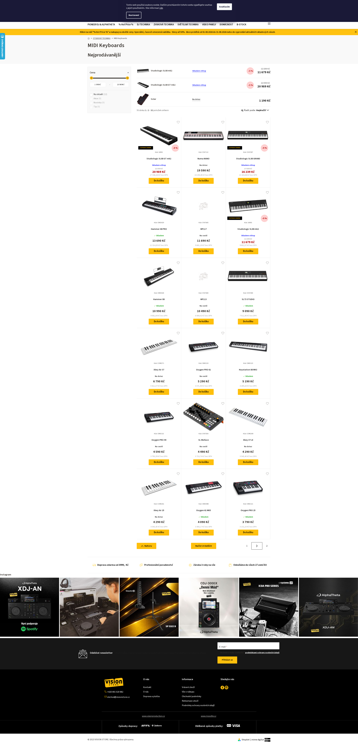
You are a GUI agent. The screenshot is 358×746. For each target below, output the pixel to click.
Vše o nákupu (188, 691)
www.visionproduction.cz (153, 716)
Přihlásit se (227, 659)
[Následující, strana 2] (256, 546)
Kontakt (147, 687)
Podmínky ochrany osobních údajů (198, 705)
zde (161, 8)
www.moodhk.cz (208, 716)
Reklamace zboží (190, 700)
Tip (96, 106)
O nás (146, 691)
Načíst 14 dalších (203, 545)
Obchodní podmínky (191, 696)
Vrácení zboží (188, 687)
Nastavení (134, 15)
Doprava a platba (151, 696)
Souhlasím (224, 6)
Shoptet (246, 739)
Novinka (99, 102)
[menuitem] (102, 25)
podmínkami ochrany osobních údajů (262, 652)
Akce (97, 98)
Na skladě (100, 94)
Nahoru (148, 545)
